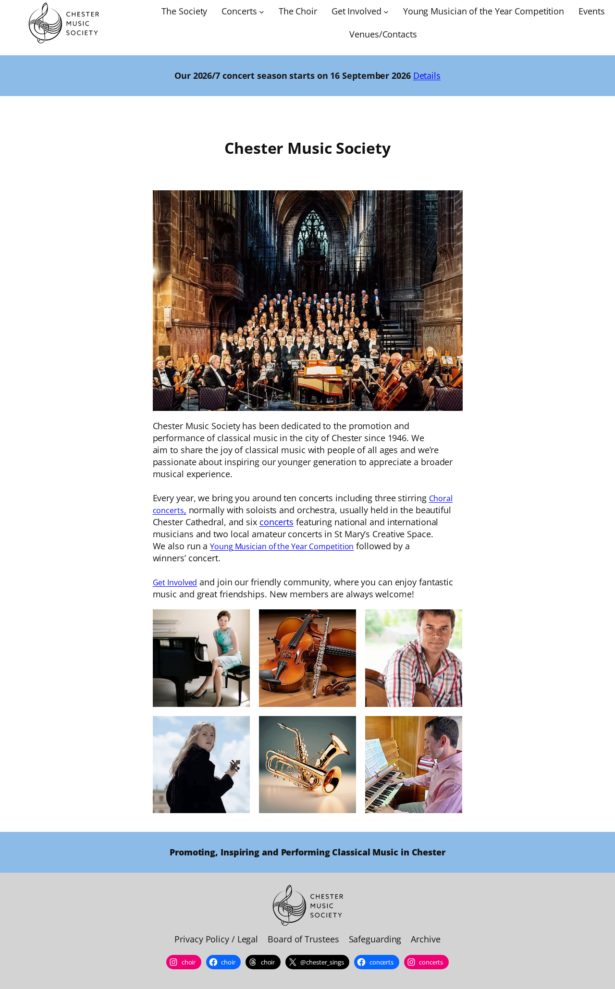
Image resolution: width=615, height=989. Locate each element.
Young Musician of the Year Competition (282, 546)
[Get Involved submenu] (386, 11)
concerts (276, 522)
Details (427, 75)
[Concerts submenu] (261, 11)
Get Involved (175, 582)
